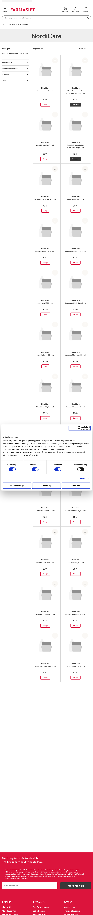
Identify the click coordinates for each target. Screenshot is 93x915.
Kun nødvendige (17, 486)
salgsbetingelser (11, 878)
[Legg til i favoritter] (55, 60)
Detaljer (82, 478)
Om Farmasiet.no (41, 907)
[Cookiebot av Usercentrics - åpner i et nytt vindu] (79, 428)
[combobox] (46, 17)
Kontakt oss (69, 907)
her (72, 876)
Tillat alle (76, 486)
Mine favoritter (9, 911)
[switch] (35, 469)
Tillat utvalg (46, 486)
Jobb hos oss (39, 911)
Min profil (6, 907)
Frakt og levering (72, 911)
